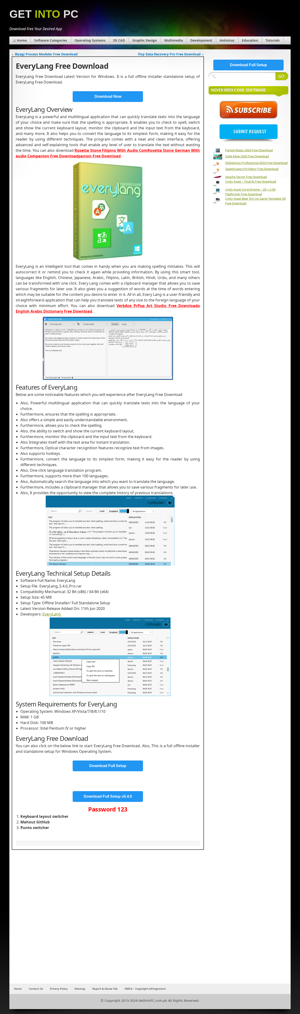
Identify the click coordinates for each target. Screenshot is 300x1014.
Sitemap (80, 988)
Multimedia (173, 40)
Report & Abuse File (105, 988)
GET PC (43, 14)
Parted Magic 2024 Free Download (249, 150)
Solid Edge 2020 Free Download (247, 156)
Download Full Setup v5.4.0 (108, 796)
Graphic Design (144, 40)
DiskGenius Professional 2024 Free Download (256, 163)
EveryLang (51, 614)
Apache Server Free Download (246, 177)
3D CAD (119, 40)
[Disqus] (108, 921)
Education (250, 40)
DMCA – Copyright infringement (145, 988)
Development (201, 40)
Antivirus (227, 40)
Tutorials (273, 40)
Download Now (107, 96)
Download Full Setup (107, 766)
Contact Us (36, 988)
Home (22, 40)
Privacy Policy (59, 988)
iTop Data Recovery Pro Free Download (169, 54)
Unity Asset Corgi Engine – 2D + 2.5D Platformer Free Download (250, 191)
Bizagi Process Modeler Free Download (46, 54)
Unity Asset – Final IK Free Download (250, 181)
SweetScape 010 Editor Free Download (251, 169)
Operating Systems (90, 40)
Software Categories (50, 40)
